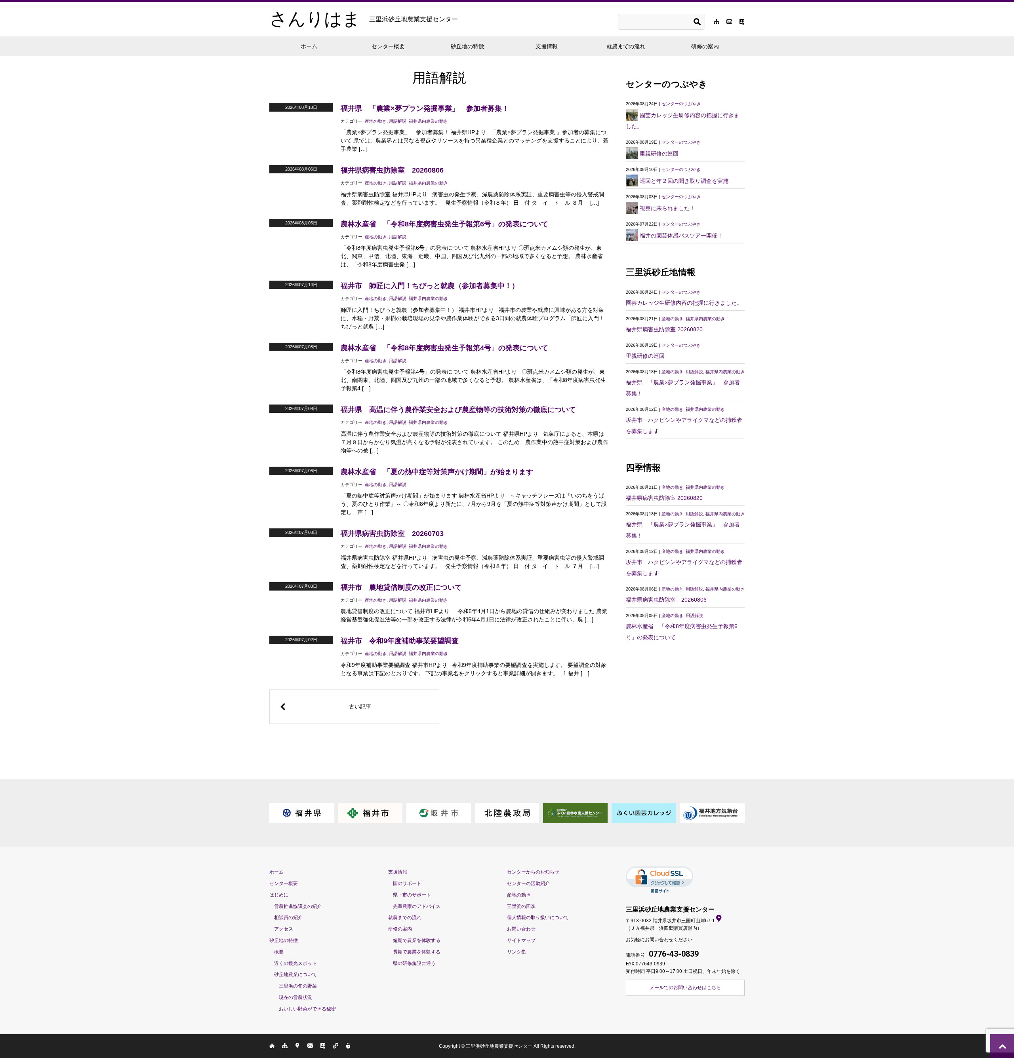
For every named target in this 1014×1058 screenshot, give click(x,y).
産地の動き (376, 121)
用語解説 (397, 121)
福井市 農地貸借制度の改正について (401, 587)
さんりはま (363, 19)
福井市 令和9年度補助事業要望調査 (400, 641)
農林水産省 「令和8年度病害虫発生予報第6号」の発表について (444, 224)
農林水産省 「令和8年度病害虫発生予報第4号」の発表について (444, 348)
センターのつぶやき (681, 103)
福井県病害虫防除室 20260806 (392, 170)
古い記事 (360, 706)
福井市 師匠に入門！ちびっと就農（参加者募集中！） (430, 286)
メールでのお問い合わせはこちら (685, 987)
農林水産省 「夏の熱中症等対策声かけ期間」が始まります (437, 472)
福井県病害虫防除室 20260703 (392, 534)
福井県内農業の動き (428, 121)
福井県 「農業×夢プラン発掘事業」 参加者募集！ (425, 108)
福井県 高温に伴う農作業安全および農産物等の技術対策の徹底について (458, 410)
